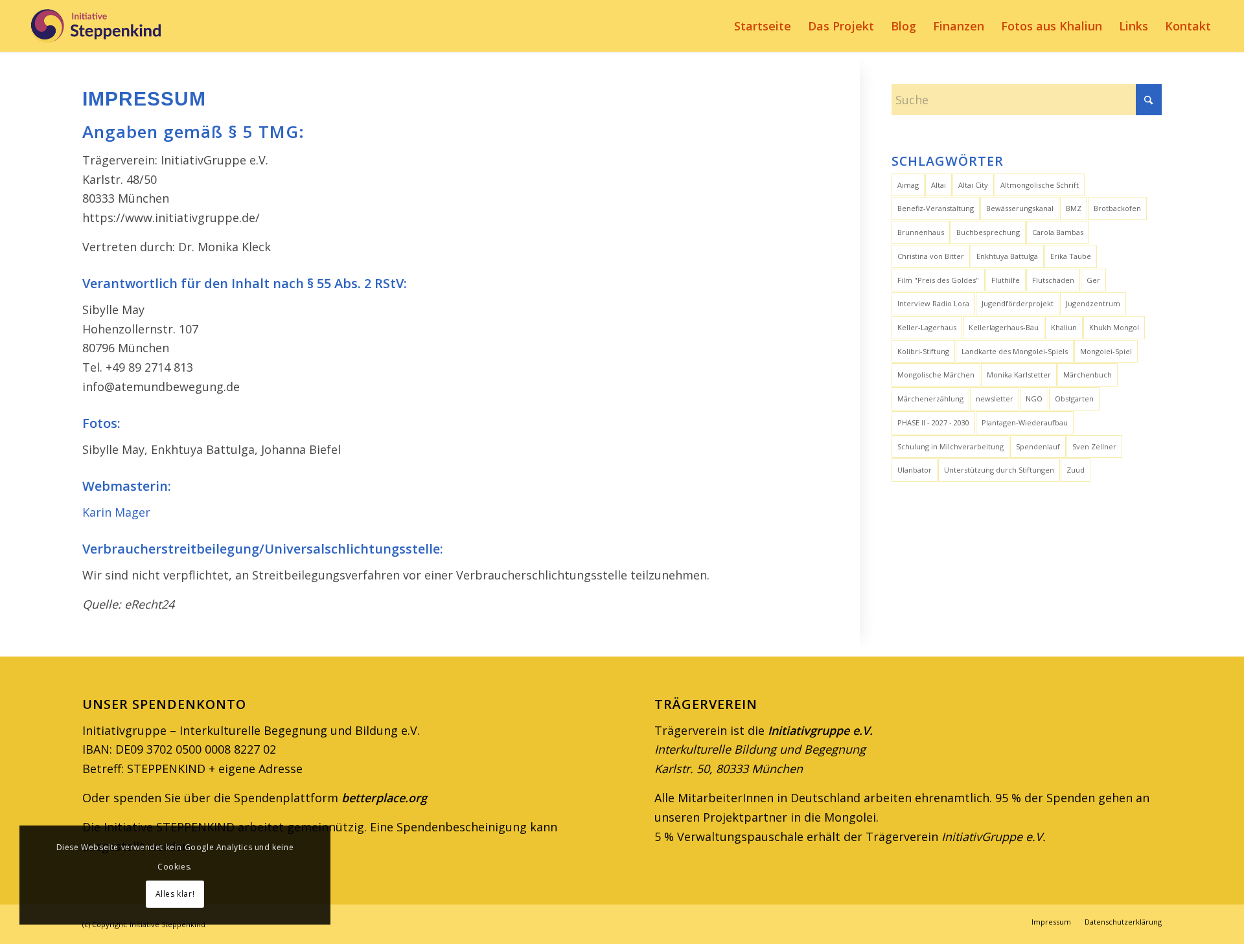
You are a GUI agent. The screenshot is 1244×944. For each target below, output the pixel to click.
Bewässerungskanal (1020, 208)
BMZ (1073, 208)
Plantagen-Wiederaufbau (1025, 422)
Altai (938, 185)
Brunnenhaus (920, 232)
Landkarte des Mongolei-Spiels (1015, 351)
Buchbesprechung (988, 232)
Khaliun (1064, 327)
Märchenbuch (1087, 374)
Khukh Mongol (1114, 327)
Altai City (973, 185)
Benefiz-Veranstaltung (935, 208)
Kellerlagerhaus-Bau (1004, 327)
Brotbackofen (1117, 208)
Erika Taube (1070, 256)
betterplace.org (384, 797)
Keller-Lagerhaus (926, 327)
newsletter (994, 398)
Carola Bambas (1057, 232)
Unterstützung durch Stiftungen (999, 470)
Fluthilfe (1005, 280)
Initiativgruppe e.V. (819, 730)
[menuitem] (763, 26)
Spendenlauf (1038, 446)
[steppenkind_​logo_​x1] (96, 26)
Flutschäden (1053, 280)
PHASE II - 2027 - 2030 (933, 422)
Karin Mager (116, 512)
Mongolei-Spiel (1106, 351)
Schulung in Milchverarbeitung (950, 446)
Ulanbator (914, 470)
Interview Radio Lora (933, 303)
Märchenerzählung (930, 398)
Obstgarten (1074, 398)
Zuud (1075, 470)
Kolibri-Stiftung (923, 351)
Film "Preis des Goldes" (938, 280)
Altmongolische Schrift (1039, 185)
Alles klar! (175, 893)
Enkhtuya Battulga (1007, 256)
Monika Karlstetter (1019, 374)
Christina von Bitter (930, 256)
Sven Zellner (1094, 446)
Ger (1093, 280)
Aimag (908, 185)
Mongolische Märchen (935, 374)
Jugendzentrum (1093, 303)
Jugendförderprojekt (1018, 303)
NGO (1034, 398)
